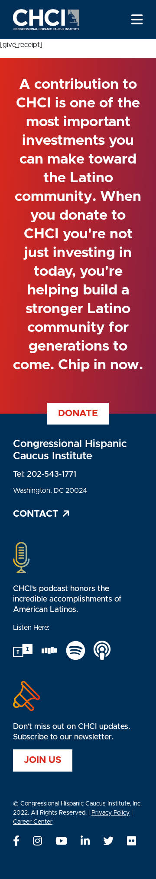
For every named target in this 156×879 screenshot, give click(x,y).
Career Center (32, 822)
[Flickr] (131, 841)
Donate (78, 413)
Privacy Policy (110, 813)
